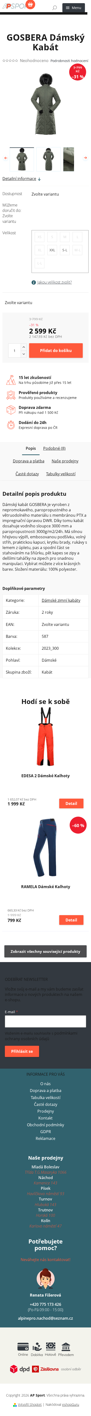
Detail (71, 803)
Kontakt (45, 1118)
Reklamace (45, 1138)
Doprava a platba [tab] (28, 461)
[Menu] (73, 7)
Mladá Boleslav (45, 1169)
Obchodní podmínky (45, 1124)
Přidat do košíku (56, 350)
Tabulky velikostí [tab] (60, 474)
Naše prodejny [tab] (65, 461)
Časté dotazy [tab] (27, 474)
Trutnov (45, 1212)
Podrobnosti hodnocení (69, 60)
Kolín (45, 1223)
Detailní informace (19, 178)
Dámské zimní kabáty (61, 600)
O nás (45, 1083)
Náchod (45, 1180)
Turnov (45, 1201)
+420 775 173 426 (45, 1307)
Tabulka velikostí (45, 1097)
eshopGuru (70, 1404)
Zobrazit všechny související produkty (45, 951)
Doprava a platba (45, 1090)
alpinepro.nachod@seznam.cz (45, 1318)
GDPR (45, 1131)
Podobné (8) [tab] (54, 448)
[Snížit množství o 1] (23, 354)
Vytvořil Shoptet (30, 1404)
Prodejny (45, 1111)
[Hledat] (54, 8)
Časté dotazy (45, 1104)
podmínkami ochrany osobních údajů (41, 1035)
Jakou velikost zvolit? (54, 282)
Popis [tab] (31, 448)
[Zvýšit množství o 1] (23, 347)
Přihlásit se (22, 1051)
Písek (45, 1191)
